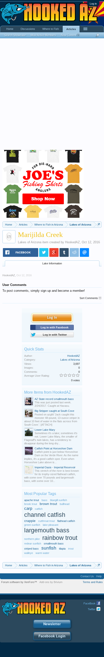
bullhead (64, 504)
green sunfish (32, 524)
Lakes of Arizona (29, 242)
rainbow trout (59, 538)
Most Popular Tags (40, 494)
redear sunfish (32, 543)
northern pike (32, 538)
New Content (68, 35)
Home (9, 28)
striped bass (31, 548)
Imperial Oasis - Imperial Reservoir (55, 467)
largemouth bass (46, 530)
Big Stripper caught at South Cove (54, 410)
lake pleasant (50, 524)
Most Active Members (43, 35)
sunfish (48, 548)
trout (71, 548)
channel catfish (44, 514)
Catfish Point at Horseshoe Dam (53, 448)
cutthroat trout (46, 520)
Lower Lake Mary (45, 429)
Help (99, 576)
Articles (71, 29)
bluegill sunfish (58, 500)
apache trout (31, 500)
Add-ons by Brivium (50, 582)
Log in (93, 3)
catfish (39, 508)
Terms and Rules (93, 582)
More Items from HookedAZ (47, 392)
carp (28, 508)
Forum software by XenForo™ (19, 582)
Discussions (28, 28)
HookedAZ (72, 242)
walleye (28, 553)
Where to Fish (50, 28)
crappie (30, 521)
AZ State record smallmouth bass (54, 398)
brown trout (48, 504)
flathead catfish (66, 520)
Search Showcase (15, 35)
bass (44, 500)
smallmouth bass (54, 543)
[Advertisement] (52, 95)
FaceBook (89, 603)
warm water (42, 553)
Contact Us (87, 576)
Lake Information (52, 263)
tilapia (62, 548)
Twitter (92, 609)
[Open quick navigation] (98, 224)
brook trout (30, 504)
